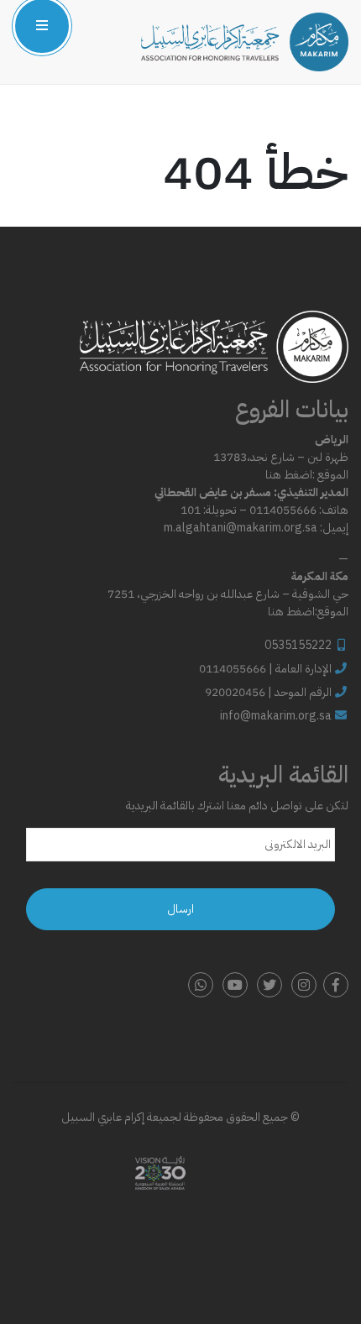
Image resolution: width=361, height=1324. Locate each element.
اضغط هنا (288, 475)
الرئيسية (179, 78)
